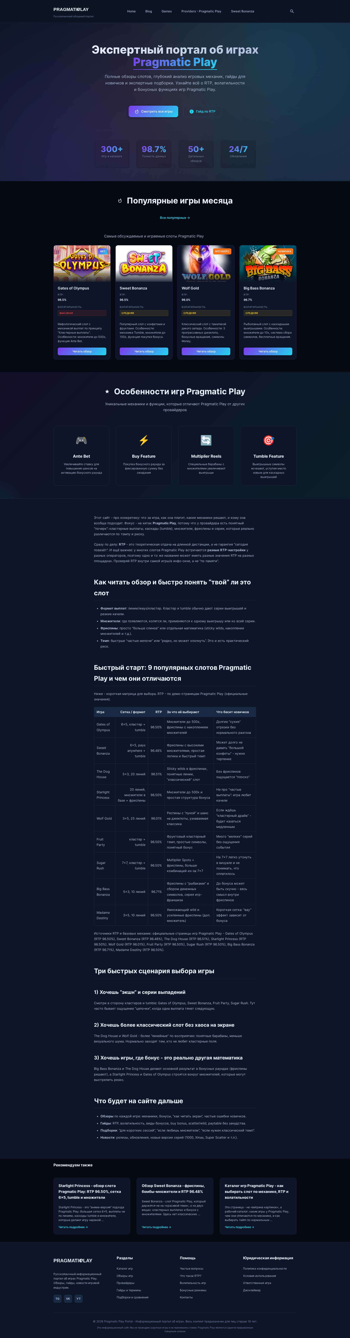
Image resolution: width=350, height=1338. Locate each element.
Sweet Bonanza (242, 11)
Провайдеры (125, 1283)
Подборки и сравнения (132, 1297)
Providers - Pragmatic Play (201, 11)
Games (167, 11)
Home (131, 11)
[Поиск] (292, 11)
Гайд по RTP (205, 111)
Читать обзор (82, 351)
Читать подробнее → (73, 1227)
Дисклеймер (252, 1290)
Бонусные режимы (193, 1290)
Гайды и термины (129, 1290)
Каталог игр (125, 1268)
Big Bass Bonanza (259, 288)
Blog (148, 11)
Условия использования (259, 1275)
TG (57, 1298)
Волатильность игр (193, 1283)
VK (68, 1298)
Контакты (186, 1297)
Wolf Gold (190, 288)
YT (79, 1298)
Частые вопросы (191, 1268)
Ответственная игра (257, 1283)
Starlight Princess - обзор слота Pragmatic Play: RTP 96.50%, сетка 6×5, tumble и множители (90, 1192)
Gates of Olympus (73, 288)
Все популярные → (175, 218)
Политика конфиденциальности (265, 1268)
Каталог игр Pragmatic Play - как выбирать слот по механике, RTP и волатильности (256, 1192)
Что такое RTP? (190, 1275)
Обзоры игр (125, 1275)
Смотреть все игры (157, 111)
